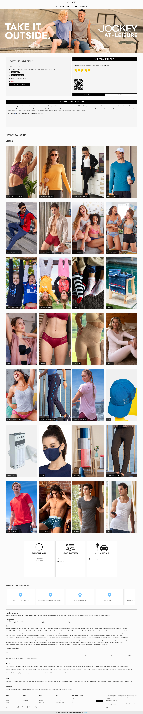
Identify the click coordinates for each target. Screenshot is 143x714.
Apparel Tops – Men (112, 196)
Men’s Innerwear (45, 252)
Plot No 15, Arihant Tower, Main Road (108, 600)
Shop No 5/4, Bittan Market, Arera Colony (20, 600)
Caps (108, 419)
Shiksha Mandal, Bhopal (14, 67)
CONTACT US (83, 6)
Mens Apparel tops (12, 531)
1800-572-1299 (110, 703)
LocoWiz (85, 712)
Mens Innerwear (45, 531)
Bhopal (20, 591)
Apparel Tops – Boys (12, 307)
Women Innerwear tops (14, 419)
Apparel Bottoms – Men (13, 252)
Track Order (25, 698)
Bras (8, 363)
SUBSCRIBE (99, 701)
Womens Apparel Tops (80, 419)
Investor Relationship (10, 698)
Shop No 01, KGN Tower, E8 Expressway (79, 600)
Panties (43, 363)
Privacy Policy (42, 698)
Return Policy (41, 702)
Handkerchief (11, 475)
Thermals (109, 363)
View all (120, 94)
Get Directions (20, 84)
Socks (75, 307)
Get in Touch (58, 700)
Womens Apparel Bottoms (48, 419)
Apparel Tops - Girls (46, 307)
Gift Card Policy (42, 700)
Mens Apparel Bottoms (113, 475)
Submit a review (88, 94)
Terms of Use (25, 700)
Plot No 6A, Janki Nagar (49, 600)
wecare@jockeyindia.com (112, 700)
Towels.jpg (77, 475)
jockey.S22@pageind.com (17, 75)
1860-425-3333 (122, 703)
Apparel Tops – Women (47, 196)
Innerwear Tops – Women (14, 196)
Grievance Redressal (60, 702)
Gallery (69, 6)
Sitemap (7, 702)
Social (62, 6)
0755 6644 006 (15, 72)
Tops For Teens (78, 252)
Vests (108, 531)
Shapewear (77, 363)
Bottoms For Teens (112, 252)
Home (56, 6)
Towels (109, 307)
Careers (7, 700)
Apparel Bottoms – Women (81, 196)
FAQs (57, 698)
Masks (42, 475)
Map (76, 6)
